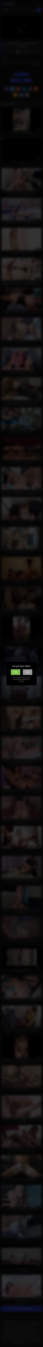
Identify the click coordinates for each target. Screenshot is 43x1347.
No (27, 672)
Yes (15, 672)
